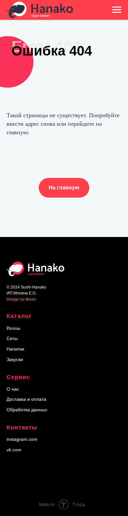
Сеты (12, 338)
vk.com (14, 449)
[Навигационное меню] (116, 10)
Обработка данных (27, 409)
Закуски (15, 359)
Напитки (15, 349)
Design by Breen (21, 299)
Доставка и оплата (26, 399)
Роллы (13, 328)
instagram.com (22, 439)
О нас (13, 389)
